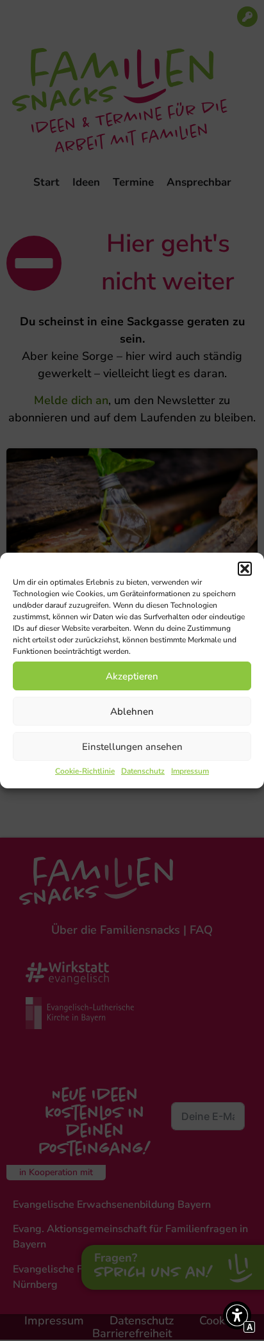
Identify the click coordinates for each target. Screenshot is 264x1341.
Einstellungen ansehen (132, 746)
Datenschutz (143, 771)
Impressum (190, 771)
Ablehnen (132, 711)
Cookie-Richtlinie (85, 771)
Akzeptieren (132, 676)
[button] (244, 568)
